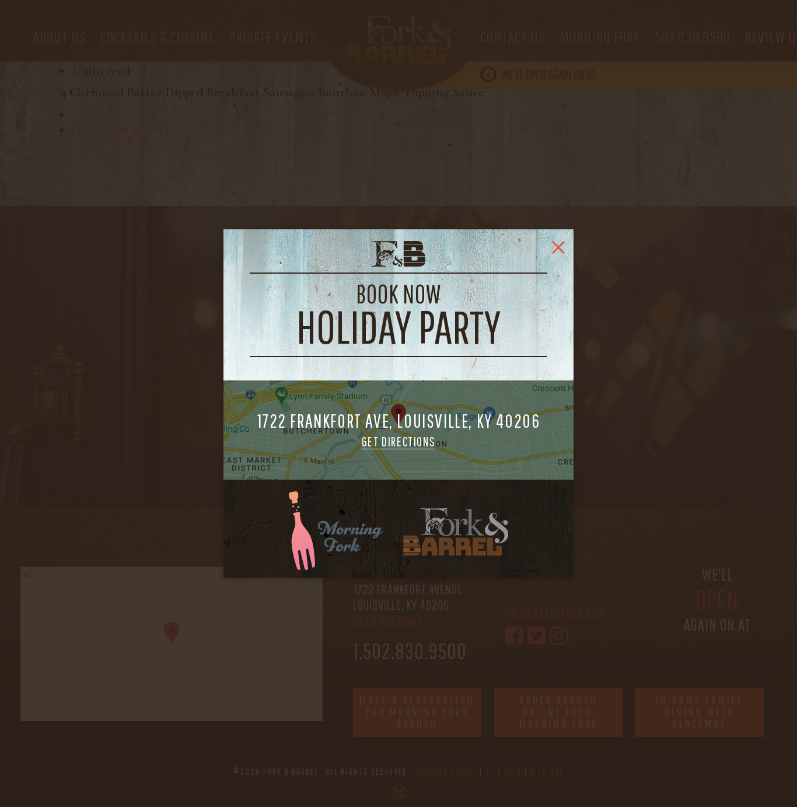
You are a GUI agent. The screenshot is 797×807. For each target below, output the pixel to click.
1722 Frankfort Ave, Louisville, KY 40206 (398, 430)
